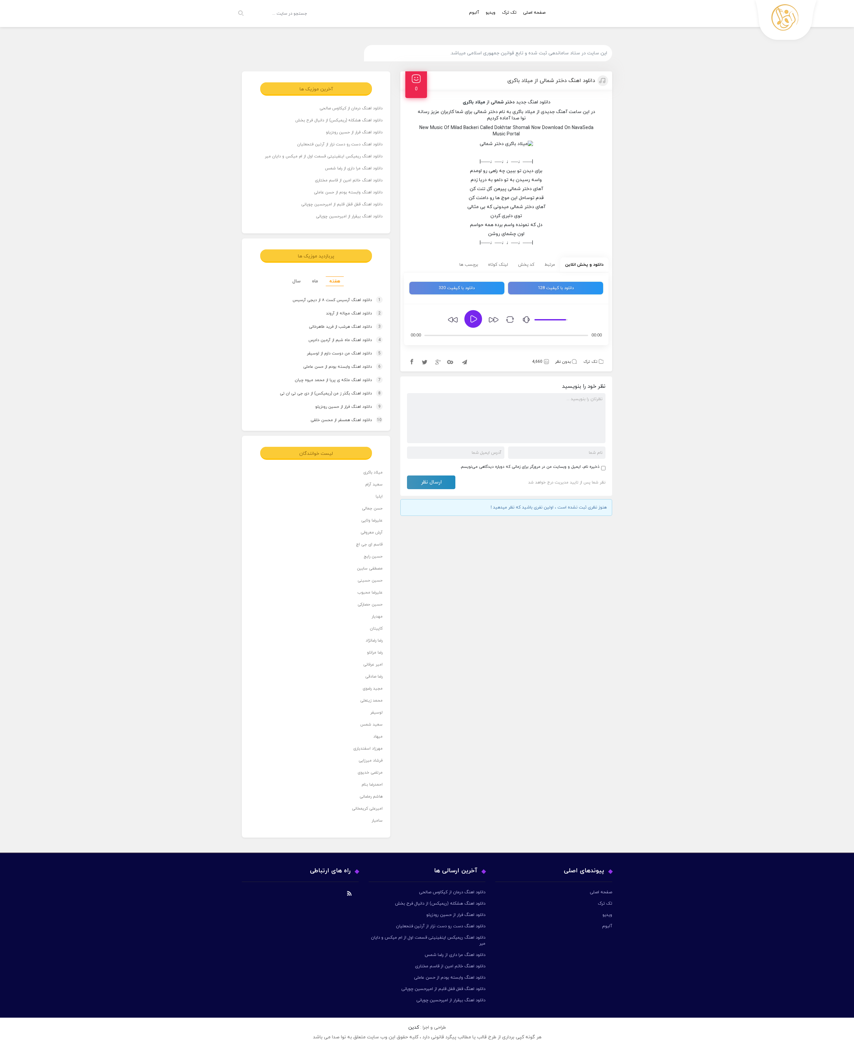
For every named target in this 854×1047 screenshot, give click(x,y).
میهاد (378, 736)
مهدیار (377, 616)
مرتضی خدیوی (370, 772)
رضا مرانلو (375, 652)
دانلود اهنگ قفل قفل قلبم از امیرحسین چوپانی (342, 204)
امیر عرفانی (373, 664)
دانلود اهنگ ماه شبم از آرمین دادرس (338, 340)
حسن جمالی (372, 508)
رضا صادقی (374, 676)
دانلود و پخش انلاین (584, 265)
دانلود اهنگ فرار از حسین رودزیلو (354, 132)
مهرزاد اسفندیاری (368, 748)
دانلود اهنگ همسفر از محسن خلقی (340, 420)
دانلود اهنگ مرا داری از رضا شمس (354, 168)
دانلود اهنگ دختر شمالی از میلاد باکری (551, 80)
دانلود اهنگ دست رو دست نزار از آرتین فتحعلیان (340, 144)
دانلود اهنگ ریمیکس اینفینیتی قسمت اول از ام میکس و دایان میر (324, 156)
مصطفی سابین (370, 568)
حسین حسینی (370, 580)
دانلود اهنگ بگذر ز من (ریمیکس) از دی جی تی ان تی (324, 393)
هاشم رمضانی (371, 796)
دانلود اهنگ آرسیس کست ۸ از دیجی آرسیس (330, 300)
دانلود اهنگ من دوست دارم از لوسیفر (337, 353)
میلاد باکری (373, 472)
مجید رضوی (373, 688)
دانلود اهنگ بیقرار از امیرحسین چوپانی (349, 216)
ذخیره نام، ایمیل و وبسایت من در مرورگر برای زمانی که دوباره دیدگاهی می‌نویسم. (529, 466)
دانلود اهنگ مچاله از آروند (347, 313)
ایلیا (379, 496)
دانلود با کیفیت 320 (457, 288)
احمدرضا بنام (372, 784)
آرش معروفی (372, 532)
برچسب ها (468, 265)
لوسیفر (376, 712)
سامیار (377, 820)
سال (296, 281)
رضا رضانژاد (374, 640)
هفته (334, 281)
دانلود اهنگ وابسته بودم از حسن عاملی (348, 192)
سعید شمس (371, 724)
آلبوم (474, 13)
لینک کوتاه (498, 265)
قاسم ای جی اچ (369, 544)
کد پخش (526, 265)
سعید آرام (374, 484)
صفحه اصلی (534, 13)
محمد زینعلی (371, 700)
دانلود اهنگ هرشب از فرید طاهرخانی (338, 326)
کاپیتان (376, 628)
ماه (315, 281)
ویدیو (490, 13)
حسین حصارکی (370, 604)
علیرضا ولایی (372, 520)
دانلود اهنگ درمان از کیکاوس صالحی (351, 108)
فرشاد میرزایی (371, 760)
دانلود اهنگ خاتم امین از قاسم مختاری (349, 180)
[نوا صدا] (786, 22)
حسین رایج (373, 556)
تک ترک (509, 13)
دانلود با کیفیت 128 (556, 288)
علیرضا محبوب (370, 592)
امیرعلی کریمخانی (367, 808)
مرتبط (549, 265)
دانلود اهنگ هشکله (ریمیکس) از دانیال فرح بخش (339, 120)
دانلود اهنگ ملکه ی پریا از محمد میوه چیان (331, 380)
